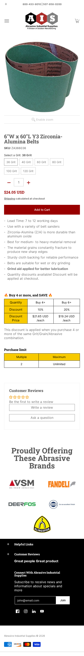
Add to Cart (42, 209)
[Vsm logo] (22, 484)
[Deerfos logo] (22, 504)
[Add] (28, 182)
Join (63, 600)
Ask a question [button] (42, 418)
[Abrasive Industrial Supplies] (41, 21)
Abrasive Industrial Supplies (19, 635)
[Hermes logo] (62, 504)
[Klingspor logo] (42, 524)
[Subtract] (9, 182)
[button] (6, 21)
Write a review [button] (42, 407)
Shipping (9, 198)
